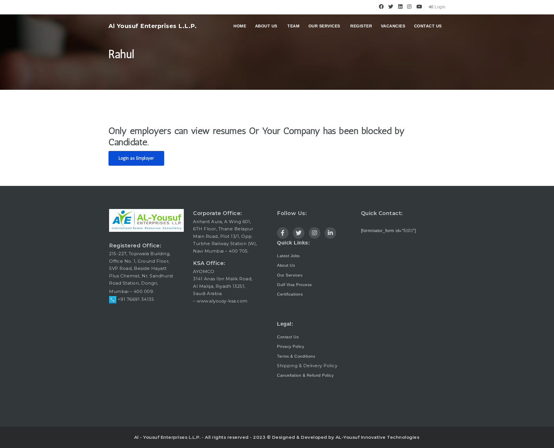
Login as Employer (136, 158)
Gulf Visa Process (294, 284)
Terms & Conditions (296, 356)
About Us (286, 265)
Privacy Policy (290, 346)
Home (239, 26)
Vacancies (393, 26)
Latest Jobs (288, 256)
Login (439, 7)
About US (266, 26)
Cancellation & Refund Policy (305, 375)
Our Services (324, 26)
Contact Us (428, 26)
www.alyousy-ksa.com (222, 301)
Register (361, 26)
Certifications (290, 294)
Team (293, 26)
